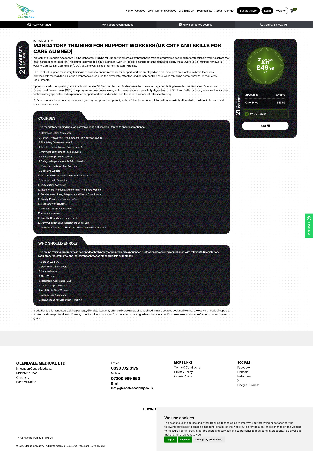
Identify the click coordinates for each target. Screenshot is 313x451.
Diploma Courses (165, 10)
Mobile (115, 373)
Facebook (243, 367)
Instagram (244, 376)
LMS (150, 10)
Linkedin (242, 372)
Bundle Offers (248, 10)
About (218, 10)
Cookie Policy (183, 376)
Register (281, 10)
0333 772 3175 (278, 24)
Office (115, 363)
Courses (140, 10)
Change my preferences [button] (208, 439)
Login (267, 10)
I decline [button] (185, 439)
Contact (229, 10)
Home (129, 10)
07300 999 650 (125, 376)
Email (114, 383)
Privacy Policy (183, 372)
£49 (265, 67)
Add (263, 126)
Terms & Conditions (187, 367)
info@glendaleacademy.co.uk (132, 385)
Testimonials (204, 10)
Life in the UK (186, 10)
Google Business (248, 385)
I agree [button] (170, 439)
